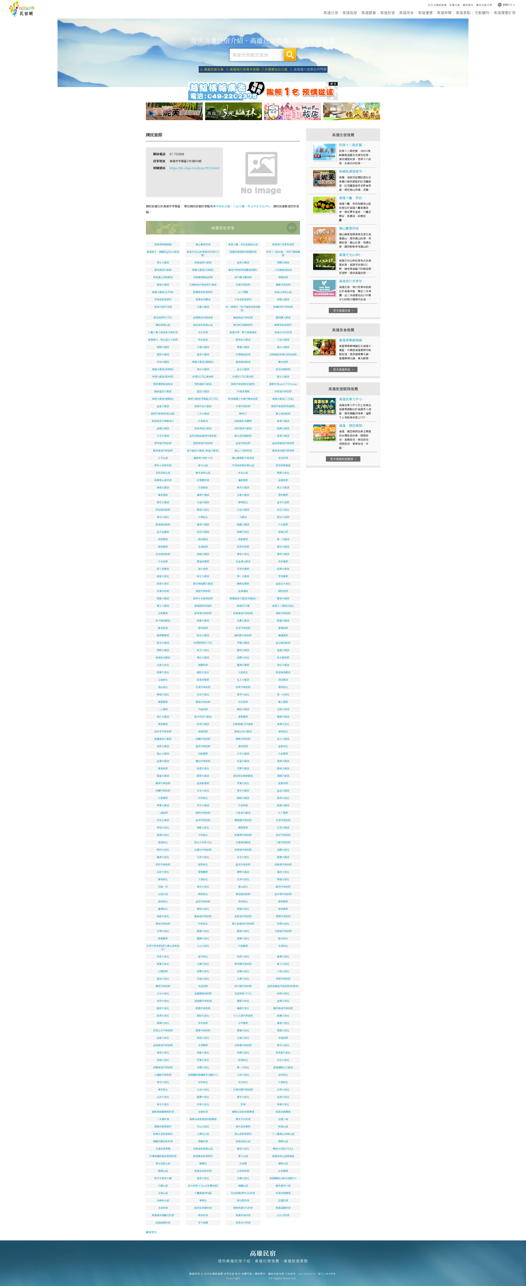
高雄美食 (406, 12)
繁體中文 (504, 4)
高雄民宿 (21, 9)
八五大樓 (239, 206)
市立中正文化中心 (258, 206)
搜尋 (290, 55)
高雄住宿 (330, 12)
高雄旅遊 (387, 12)
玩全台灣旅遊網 (437, 5)
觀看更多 (151, 1232)
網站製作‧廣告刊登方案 (477, 5)
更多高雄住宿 (343, 310)
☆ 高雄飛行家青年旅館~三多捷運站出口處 (256, 69)
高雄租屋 (349, 12)
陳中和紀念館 (221, 206)
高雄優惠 (425, 12)
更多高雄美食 (343, 369)
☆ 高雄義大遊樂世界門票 (308, 69)
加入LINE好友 (327, 1273)
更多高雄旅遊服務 (343, 459)
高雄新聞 (444, 12)
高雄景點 (463, 12)
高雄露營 (368, 12)
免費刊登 (454, 5)
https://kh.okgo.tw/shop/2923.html (194, 168)
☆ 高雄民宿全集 (212, 69)
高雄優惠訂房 (505, 12)
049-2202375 (306, 1273)
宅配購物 (482, 12)
